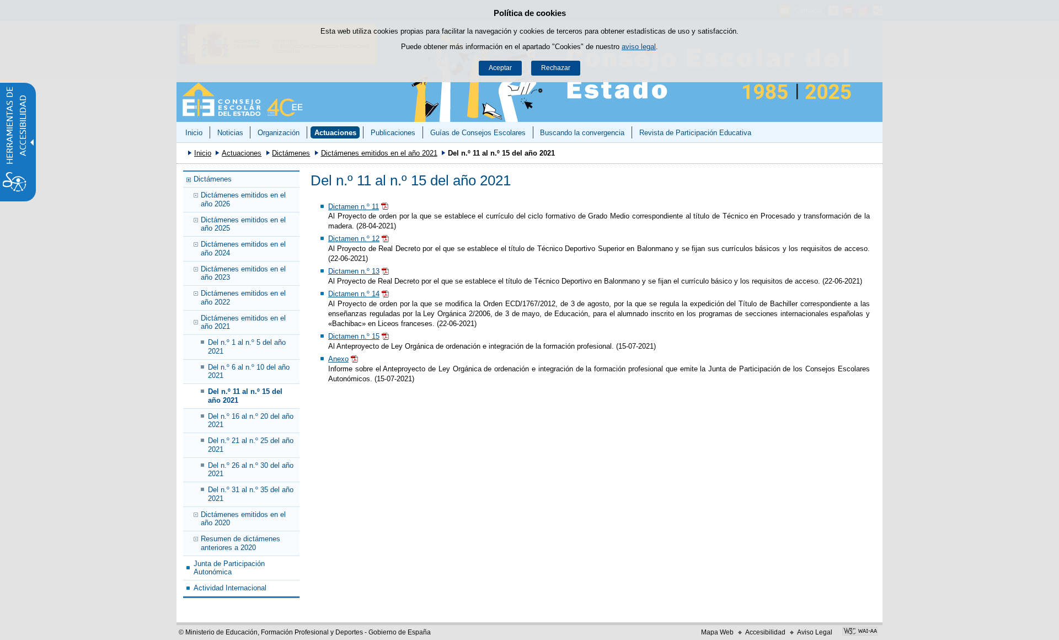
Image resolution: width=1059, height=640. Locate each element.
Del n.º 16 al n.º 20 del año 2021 (250, 420)
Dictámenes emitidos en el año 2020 (243, 518)
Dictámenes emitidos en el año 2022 (243, 297)
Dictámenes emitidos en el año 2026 (243, 199)
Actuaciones (335, 133)
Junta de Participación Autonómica (229, 567)
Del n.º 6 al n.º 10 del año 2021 (249, 371)
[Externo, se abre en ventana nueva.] (860, 632)
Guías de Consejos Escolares (478, 133)
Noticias (230, 133)
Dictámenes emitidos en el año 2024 (243, 248)
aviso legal (639, 46)
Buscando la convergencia (582, 133)
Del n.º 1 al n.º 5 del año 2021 (247, 346)
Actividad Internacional (230, 588)
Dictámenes (291, 153)
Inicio (193, 133)
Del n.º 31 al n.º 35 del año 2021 (250, 494)
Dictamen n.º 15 (353, 336)
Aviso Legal (814, 632)
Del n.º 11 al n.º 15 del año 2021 (245, 395)
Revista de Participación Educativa (695, 133)
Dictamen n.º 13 (353, 271)
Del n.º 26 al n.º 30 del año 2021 (250, 469)
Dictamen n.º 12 (353, 238)
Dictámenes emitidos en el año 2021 (379, 153)
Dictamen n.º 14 (353, 294)
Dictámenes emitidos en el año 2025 (243, 224)
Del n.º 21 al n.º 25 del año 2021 (250, 444)
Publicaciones (393, 133)
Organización (278, 133)
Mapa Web (717, 632)
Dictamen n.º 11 (353, 206)
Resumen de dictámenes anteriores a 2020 (240, 543)
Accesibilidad (765, 632)
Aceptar (500, 68)
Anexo (338, 359)
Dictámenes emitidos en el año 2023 (243, 273)
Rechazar (555, 68)
